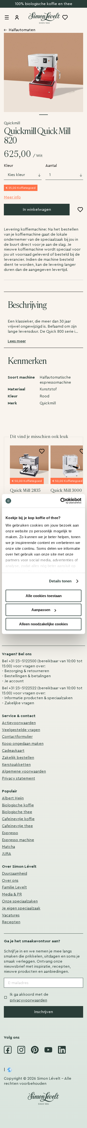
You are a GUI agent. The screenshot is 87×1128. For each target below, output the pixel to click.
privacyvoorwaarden (28, 1000)
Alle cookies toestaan (44, 596)
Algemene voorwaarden (24, 771)
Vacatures (11, 915)
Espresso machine (18, 840)
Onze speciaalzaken (20, 901)
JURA (6, 854)
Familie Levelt (14, 887)
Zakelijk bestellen (18, 758)
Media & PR (12, 894)
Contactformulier (17, 737)
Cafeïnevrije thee (17, 826)
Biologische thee (17, 812)
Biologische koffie (18, 805)
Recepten (11, 922)
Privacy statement (18, 778)
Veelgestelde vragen (21, 730)
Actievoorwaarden (19, 723)
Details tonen (60, 581)
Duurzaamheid (14, 873)
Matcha (8, 847)
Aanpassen (40, 610)
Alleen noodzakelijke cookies (43, 624)
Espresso (10, 833)
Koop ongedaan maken (23, 744)
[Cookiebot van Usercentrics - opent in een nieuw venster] (61, 501)
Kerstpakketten (16, 765)
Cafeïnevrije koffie (18, 819)
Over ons (10, 880)
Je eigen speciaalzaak (21, 908)
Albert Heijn (13, 798)
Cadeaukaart (13, 751)
